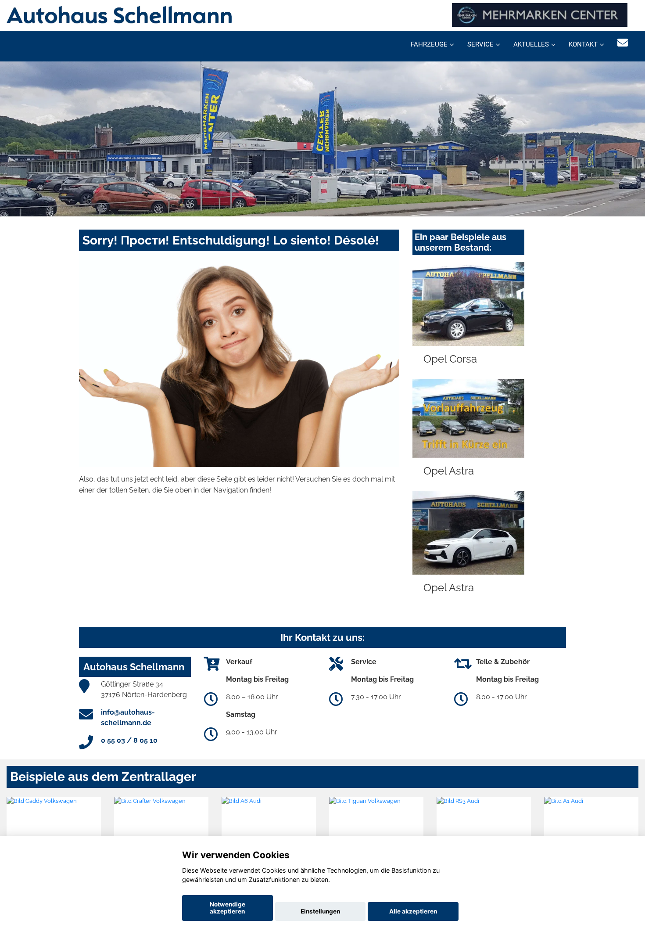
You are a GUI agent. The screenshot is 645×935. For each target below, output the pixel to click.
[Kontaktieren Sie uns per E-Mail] (622, 42)
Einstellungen (320, 911)
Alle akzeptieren (413, 911)
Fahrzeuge (429, 44)
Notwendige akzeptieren (227, 908)
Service (480, 44)
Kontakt (583, 44)
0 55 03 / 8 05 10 (129, 740)
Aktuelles (531, 44)
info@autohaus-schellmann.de (128, 717)
